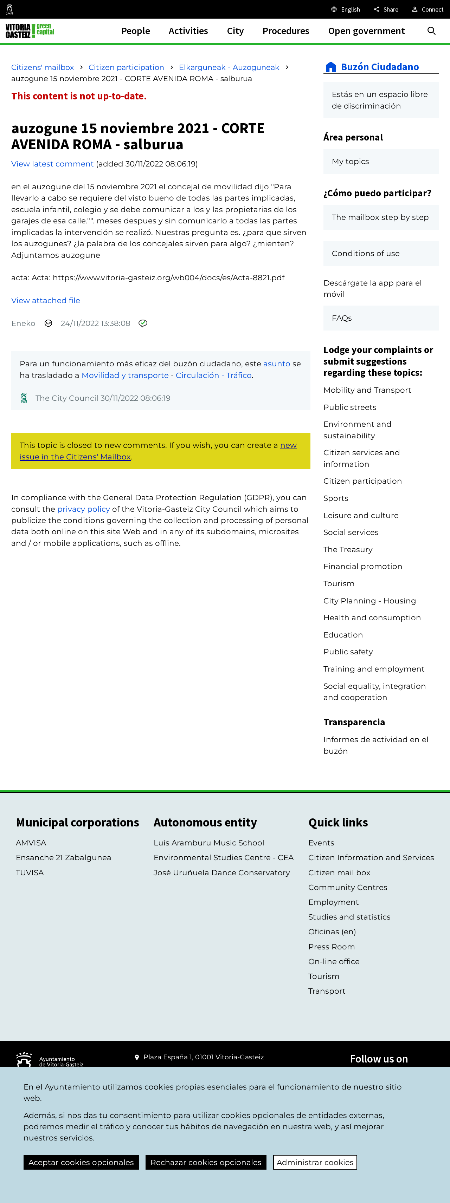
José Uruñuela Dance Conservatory (222, 872)
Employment (333, 902)
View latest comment (52, 163)
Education (343, 634)
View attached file (45, 300)
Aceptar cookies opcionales (81, 1162)
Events (321, 842)
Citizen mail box (339, 872)
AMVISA (31, 842)
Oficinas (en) (332, 931)
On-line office (334, 961)
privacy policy (83, 509)
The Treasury (348, 549)
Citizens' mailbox (42, 67)
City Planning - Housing (369, 600)
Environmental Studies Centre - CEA (224, 857)
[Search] (431, 31)
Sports (335, 498)
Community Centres (347, 887)
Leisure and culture (361, 515)
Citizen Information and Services (371, 857)
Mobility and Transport (367, 389)
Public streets (350, 407)
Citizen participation (126, 67)
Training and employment (374, 668)
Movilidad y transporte (125, 375)
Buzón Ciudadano (380, 67)
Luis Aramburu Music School (209, 842)
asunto (276, 363)
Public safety (348, 651)
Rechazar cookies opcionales (206, 1162)
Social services (351, 532)
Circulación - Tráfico (214, 375)
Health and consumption (372, 617)
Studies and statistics (349, 916)
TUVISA (30, 872)
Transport (327, 990)
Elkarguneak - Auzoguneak (229, 67)
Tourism (339, 583)
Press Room (331, 946)
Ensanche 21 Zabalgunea (63, 857)
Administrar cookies (315, 1162)
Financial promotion (363, 566)
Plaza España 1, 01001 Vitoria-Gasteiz (203, 1057)
